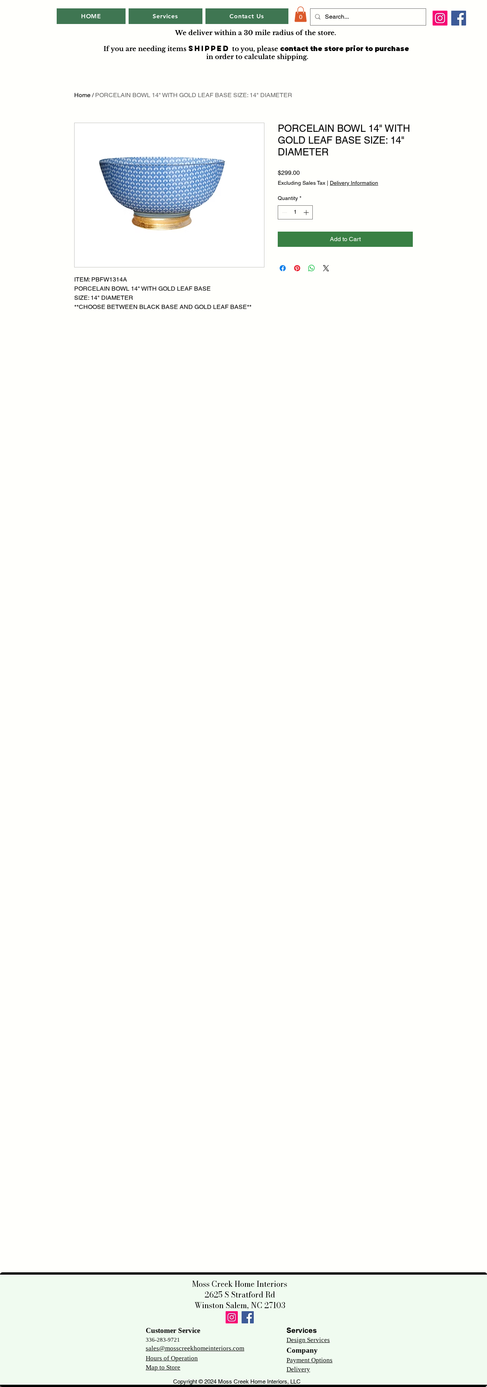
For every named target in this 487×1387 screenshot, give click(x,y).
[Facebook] (458, 18)
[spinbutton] (295, 212)
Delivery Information (354, 183)
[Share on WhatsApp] (311, 268)
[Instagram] (440, 18)
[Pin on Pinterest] (297, 268)
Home (82, 95)
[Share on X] (326, 268)
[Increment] (307, 212)
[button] (300, 14)
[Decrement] (283, 212)
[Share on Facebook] (282, 268)
